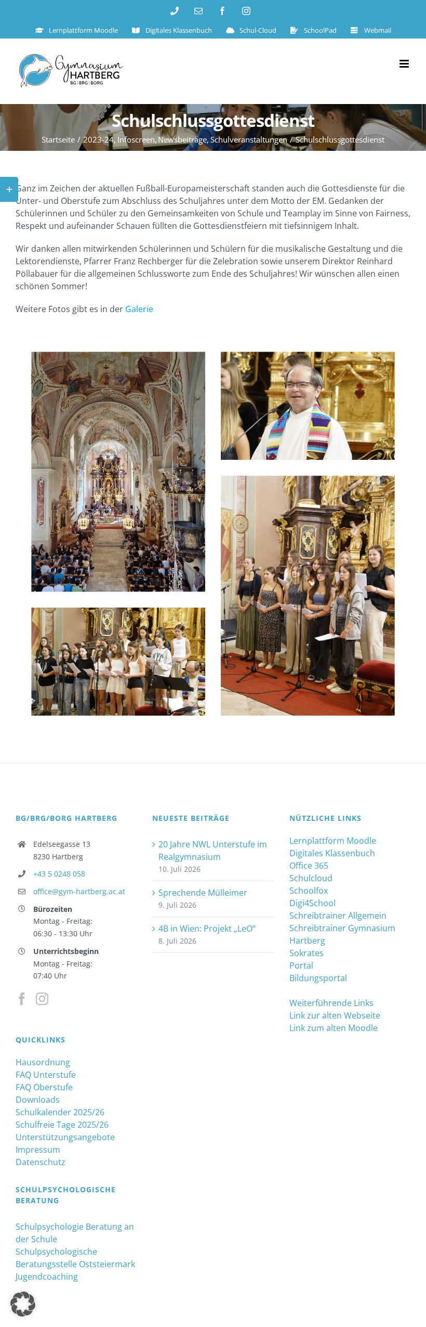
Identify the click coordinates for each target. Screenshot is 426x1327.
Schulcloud (310, 878)
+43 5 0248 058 (59, 874)
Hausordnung (43, 1062)
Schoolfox (308, 890)
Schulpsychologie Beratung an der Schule (75, 1233)
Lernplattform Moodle (332, 840)
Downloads (38, 1099)
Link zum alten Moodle (333, 1028)
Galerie (139, 309)
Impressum (38, 1149)
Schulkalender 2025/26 (60, 1112)
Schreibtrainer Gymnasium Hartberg (342, 934)
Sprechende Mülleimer (202, 892)
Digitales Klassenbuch (332, 853)
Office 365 (308, 865)
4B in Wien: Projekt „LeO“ (207, 928)
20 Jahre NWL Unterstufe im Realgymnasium (212, 850)
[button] (23, 1304)
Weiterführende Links (331, 1003)
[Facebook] (22, 999)
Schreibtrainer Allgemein (338, 915)
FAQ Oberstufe (44, 1087)
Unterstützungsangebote (65, 1137)
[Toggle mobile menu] (405, 63)
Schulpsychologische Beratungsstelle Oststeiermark (75, 1258)
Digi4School (312, 903)
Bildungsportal (318, 978)
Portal (301, 965)
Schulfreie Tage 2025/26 (62, 1124)
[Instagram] (42, 999)
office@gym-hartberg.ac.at (79, 891)
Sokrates (306, 953)
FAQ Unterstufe (46, 1074)
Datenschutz (40, 1162)
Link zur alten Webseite (334, 1015)
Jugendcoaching (47, 1276)
